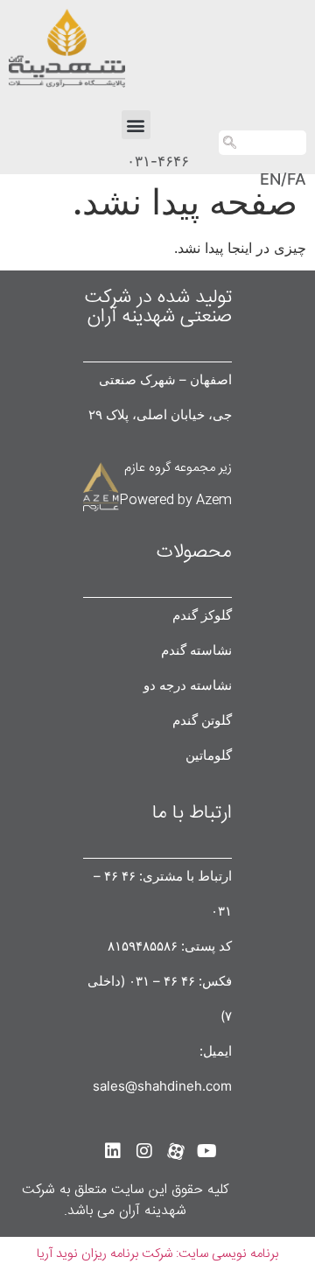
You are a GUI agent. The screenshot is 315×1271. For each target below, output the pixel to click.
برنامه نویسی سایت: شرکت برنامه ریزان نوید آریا (157, 1254)
